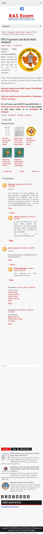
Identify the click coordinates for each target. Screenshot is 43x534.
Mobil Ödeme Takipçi (15, 319)
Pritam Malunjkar (20, 268)
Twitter (20, 115)
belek (10, 300)
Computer (11, 32)
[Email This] (3, 120)
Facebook (12, 115)
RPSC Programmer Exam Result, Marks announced (18, 40)
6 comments (17, 45)
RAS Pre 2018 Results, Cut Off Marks (31, 141)
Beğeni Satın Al (13, 317)
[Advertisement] (19, 405)
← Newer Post (7, 171)
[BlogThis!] (6, 120)
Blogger (32, 530)
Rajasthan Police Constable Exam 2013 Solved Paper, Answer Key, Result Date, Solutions (25, 469)
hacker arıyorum (13, 294)
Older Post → (36, 171)
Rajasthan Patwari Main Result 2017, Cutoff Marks (18, 163)
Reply (10, 208)
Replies (12, 213)
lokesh (16, 217)
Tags (14, 449)
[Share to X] (8, 120)
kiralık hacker (12, 292)
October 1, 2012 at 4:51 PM (24, 269)
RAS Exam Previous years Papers (13, 107)
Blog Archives (25, 449)
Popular (5, 449)
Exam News (20, 32)
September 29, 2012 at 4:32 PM (23, 248)
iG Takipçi (11, 321)
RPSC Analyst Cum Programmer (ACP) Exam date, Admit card (24, 454)
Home (4, 32)
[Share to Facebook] (10, 120)
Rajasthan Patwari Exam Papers (22, 482)
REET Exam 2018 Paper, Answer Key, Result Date (18, 141)
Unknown (11, 184)
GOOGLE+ (5, 112)
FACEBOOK (33, 109)
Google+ (28, 115)
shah (10, 248)
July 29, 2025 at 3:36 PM (26, 287)
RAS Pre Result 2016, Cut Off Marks (6, 141)
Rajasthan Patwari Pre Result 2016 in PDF (6, 163)
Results (28, 32)
